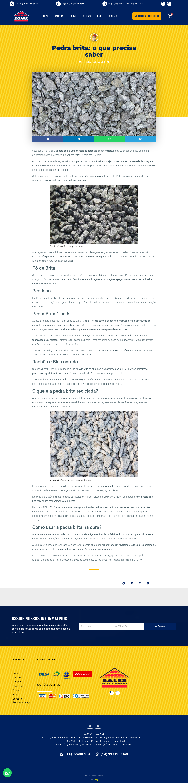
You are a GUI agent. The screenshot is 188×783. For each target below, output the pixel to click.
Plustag (95, 780)
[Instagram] (169, 4)
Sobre (73, 16)
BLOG (99, 16)
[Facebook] (163, 4)
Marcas (59, 16)
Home (46, 16)
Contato (113, 16)
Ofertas (87, 16)
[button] (47, 139)
